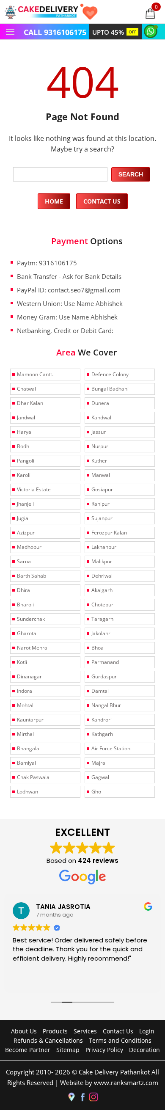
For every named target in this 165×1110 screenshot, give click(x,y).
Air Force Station (110, 748)
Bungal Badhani (110, 388)
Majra (98, 762)
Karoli (23, 475)
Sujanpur (102, 518)
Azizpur (26, 532)
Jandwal (26, 417)
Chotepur (102, 604)
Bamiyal (26, 762)
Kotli (22, 662)
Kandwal (101, 417)
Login (146, 1031)
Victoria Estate (34, 489)
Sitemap (68, 1050)
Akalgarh (102, 590)
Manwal (100, 475)
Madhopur (29, 547)
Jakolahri (101, 633)
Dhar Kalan (30, 403)
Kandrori (101, 719)
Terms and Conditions (120, 1040)
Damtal (100, 690)
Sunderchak (31, 618)
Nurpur (99, 446)
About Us (24, 1031)
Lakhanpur (103, 547)
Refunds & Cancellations (48, 1040)
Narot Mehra (32, 647)
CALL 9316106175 (55, 32)
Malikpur (101, 561)
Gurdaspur (104, 676)
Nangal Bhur (106, 705)
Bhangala (28, 748)
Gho (96, 791)
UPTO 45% (114, 32)
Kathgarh (102, 734)
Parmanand (105, 662)
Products (55, 1031)
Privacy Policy (104, 1050)
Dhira (23, 590)
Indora (24, 690)
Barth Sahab (31, 575)
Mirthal (25, 734)
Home (54, 201)
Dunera (100, 403)
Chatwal (26, 388)
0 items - (156, 7)
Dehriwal (102, 575)
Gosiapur (102, 489)
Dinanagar (29, 676)
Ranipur (100, 503)
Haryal (25, 431)
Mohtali (26, 705)
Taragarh (102, 618)
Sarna (24, 561)
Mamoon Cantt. (35, 374)
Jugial (23, 518)
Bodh (23, 446)
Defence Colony (110, 374)
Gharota (26, 633)
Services (85, 1031)
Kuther (99, 460)
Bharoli (25, 604)
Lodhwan (27, 791)
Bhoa (97, 647)
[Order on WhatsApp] (152, 30)
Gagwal (100, 777)
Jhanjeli (25, 503)
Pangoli (25, 460)
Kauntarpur (30, 719)
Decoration (144, 1050)
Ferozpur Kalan (109, 532)
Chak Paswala (33, 777)
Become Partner (27, 1050)
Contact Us (102, 201)
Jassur (98, 431)
